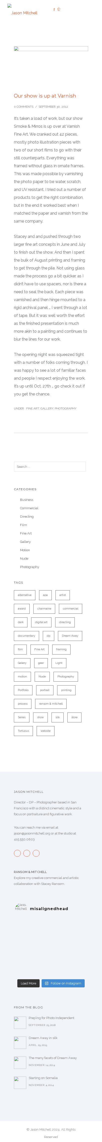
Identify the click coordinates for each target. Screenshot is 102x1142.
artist (62, 595)
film (20, 649)
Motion (25, 550)
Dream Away (70, 635)
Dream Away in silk (43, 1038)
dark (21, 622)
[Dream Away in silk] (20, 1043)
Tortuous (23, 731)
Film (23, 525)
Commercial (29, 508)
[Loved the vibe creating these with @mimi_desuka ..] (51, 954)
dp (48, 635)
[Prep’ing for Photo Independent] (20, 1023)
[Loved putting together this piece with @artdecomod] (51, 935)
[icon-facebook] (55, 9)
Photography (65, 408)
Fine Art (32, 408)
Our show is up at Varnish (45, 96)
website (46, 731)
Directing (27, 516)
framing (61, 649)
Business (26, 500)
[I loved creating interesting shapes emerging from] (51, 929)
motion (22, 676)
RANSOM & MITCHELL (30, 872)
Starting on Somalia (43, 1078)
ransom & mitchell (51, 703)
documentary (26, 635)
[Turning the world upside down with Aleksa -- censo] (51, 922)
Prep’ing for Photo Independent (51, 1018)
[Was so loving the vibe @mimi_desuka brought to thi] (51, 961)
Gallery (46, 408)
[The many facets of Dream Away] (20, 1063)
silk (57, 717)
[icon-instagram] (60, 9)
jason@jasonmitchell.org (32, 833)
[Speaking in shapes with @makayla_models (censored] (51, 941)
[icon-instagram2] (28, 853)
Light (58, 663)
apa (45, 595)
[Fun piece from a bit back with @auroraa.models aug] (51, 948)
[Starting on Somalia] (20, 1083)
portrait (45, 690)
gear (41, 663)
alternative (24, 595)
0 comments (23, 106)
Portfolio (23, 690)
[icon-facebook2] (18, 853)
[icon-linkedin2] (64, 9)
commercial (70, 608)
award (22, 608)
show (40, 717)
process (22, 703)
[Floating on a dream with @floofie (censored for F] (51, 974)
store (74, 717)
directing (65, 622)
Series (22, 717)
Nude (24, 558)
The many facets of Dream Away (53, 1058)
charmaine (44, 608)
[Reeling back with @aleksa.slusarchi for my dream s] (51, 967)
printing (66, 690)
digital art (41, 622)
